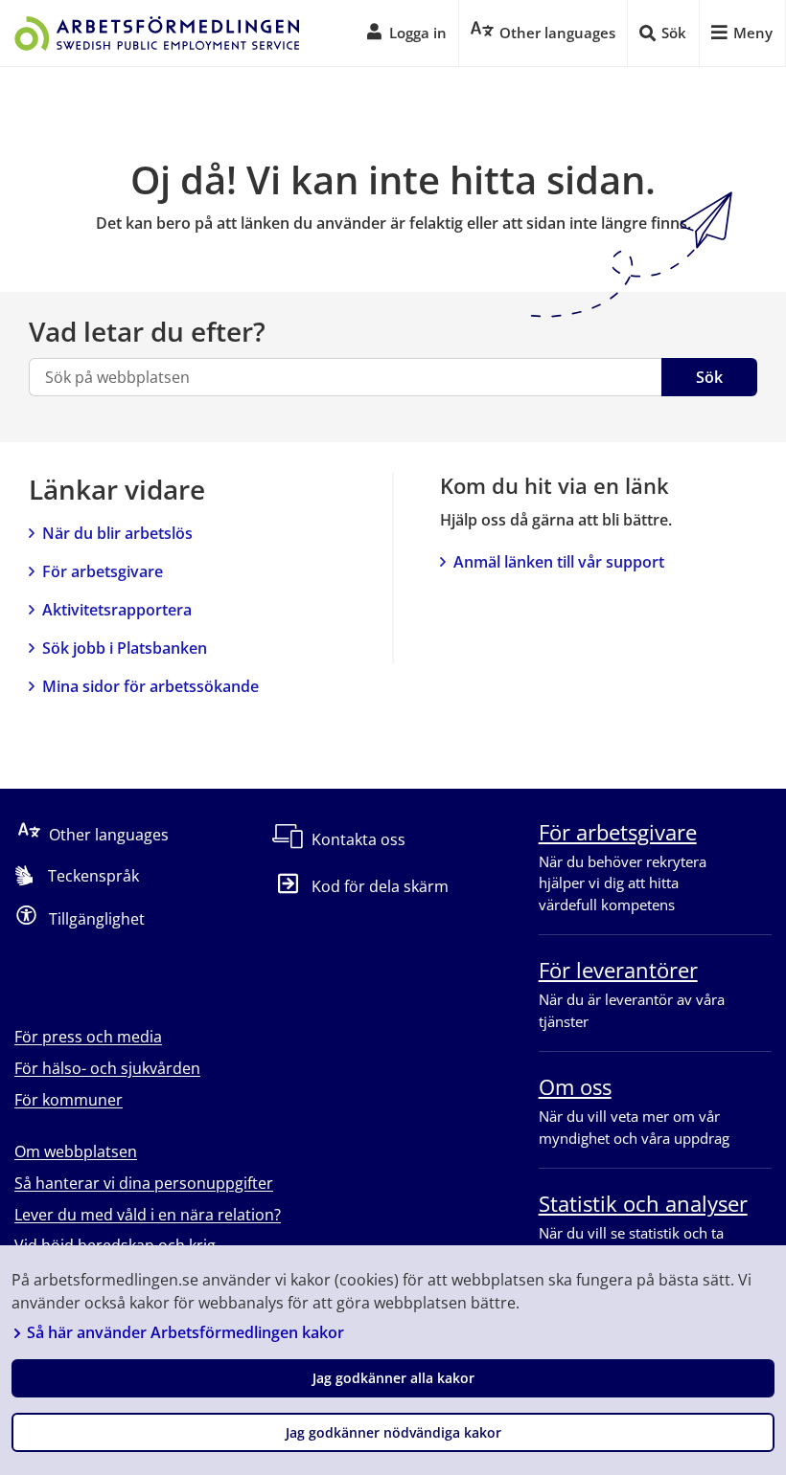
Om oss (575, 1086)
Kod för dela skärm (380, 886)
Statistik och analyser (643, 1203)
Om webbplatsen (75, 1151)
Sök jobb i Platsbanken (124, 648)
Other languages (109, 834)
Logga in (418, 32)
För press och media (88, 1036)
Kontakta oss (358, 839)
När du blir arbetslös (117, 533)
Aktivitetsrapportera (117, 609)
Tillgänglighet (97, 918)
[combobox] (345, 377)
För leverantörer (618, 969)
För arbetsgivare (102, 571)
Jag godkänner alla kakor (393, 1378)
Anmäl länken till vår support (558, 561)
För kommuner (68, 1099)
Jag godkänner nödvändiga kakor (393, 1432)
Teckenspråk (93, 875)
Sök (709, 377)
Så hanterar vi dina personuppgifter (143, 1183)
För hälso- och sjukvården (107, 1068)
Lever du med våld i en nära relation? (147, 1214)
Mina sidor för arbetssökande (150, 686)
